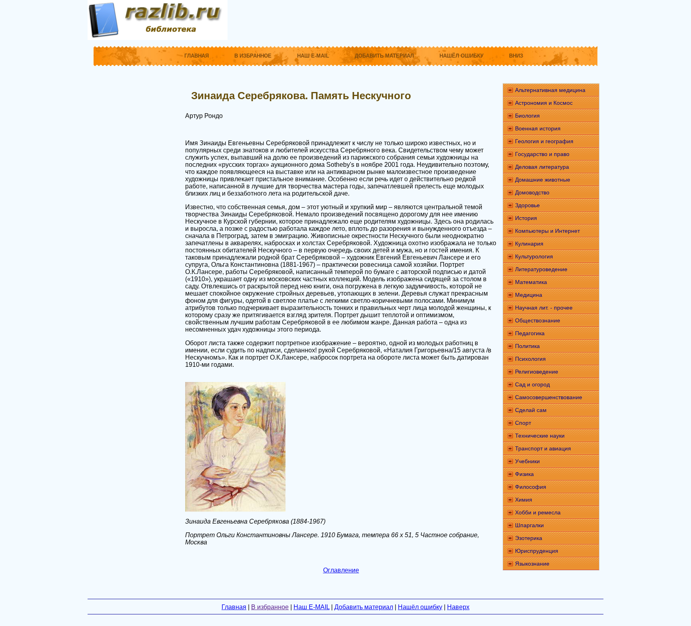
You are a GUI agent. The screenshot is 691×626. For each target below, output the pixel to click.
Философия (530, 487)
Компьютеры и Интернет (547, 231)
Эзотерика (528, 538)
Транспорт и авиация (543, 448)
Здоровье (527, 205)
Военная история (538, 128)
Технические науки (540, 435)
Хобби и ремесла (538, 512)
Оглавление (341, 570)
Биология (527, 115)
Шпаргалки (529, 525)
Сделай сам (531, 410)
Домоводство (532, 192)
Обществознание (537, 320)
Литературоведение (541, 269)
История (526, 218)
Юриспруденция (536, 551)
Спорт (523, 423)
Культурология (534, 256)
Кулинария (529, 243)
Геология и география (544, 141)
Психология (530, 359)
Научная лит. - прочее (544, 307)
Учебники (527, 461)
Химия (523, 499)
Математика (531, 282)
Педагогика (530, 333)
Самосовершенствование (548, 397)
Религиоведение (536, 371)
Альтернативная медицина (550, 90)
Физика (524, 474)
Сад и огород (532, 384)
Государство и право (542, 154)
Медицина (528, 295)
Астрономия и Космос (544, 103)
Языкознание (532, 563)
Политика (527, 346)
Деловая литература (542, 167)
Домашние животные (542, 179)
